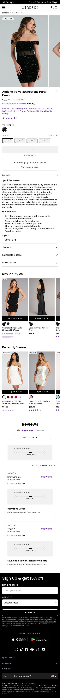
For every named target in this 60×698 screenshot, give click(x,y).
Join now (30, 613)
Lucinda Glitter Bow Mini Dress (39, 329)
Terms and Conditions (48, 622)
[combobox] (43, 465)
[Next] (56, 2)
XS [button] (8, 140)
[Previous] (3, 2)
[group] (24, 51)
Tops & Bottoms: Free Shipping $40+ (30, 2)
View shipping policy (30, 167)
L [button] (44, 140)
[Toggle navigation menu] (3, 7)
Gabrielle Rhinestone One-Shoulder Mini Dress (13, 329)
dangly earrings (49, 204)
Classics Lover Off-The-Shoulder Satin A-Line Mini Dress (13, 402)
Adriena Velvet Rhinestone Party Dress (24, 93)
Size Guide (53, 135)
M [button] (32, 140)
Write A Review (30, 437)
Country (7, 597)
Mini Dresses (17, 13)
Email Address (10, 585)
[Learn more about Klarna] (34, 104)
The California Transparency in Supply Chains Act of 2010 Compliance (29, 685)
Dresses (5, 13)
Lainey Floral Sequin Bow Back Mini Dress (39, 402)
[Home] (30, 7)
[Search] (52, 7)
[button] (4, 323)
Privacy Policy (10, 624)
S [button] (19, 140)
